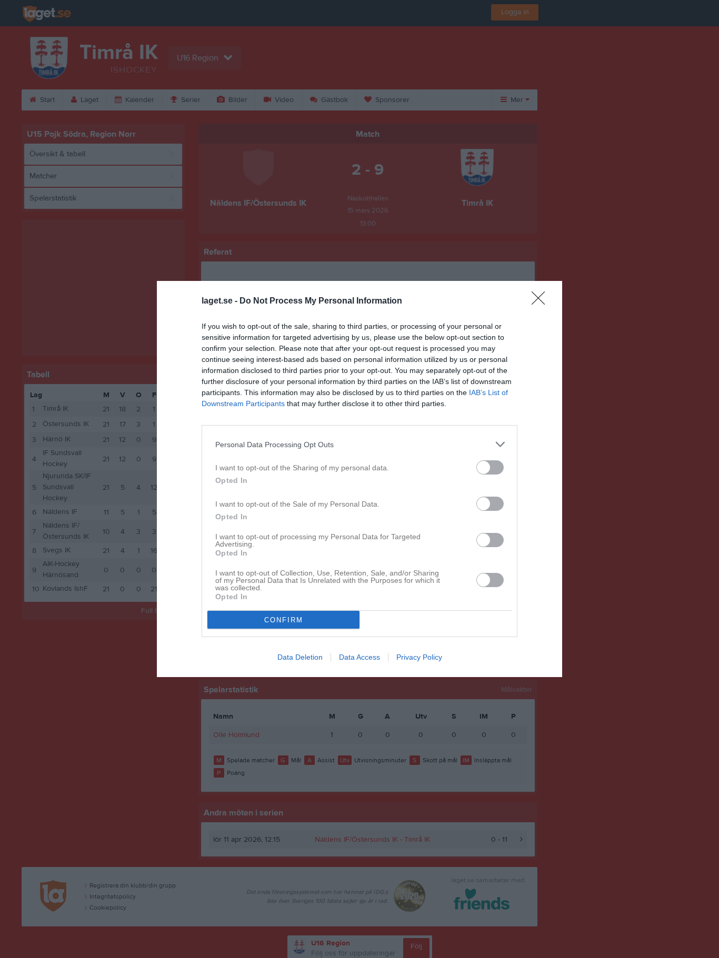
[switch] (490, 467)
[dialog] (359, 479)
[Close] (542, 301)
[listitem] (359, 444)
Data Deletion (300, 657)
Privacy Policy (419, 657)
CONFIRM (283, 620)
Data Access (359, 657)
